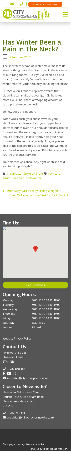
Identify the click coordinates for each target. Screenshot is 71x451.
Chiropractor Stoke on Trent (24, 173)
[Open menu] (65, 13)
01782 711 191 (16, 413)
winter (37, 178)
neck (29, 178)
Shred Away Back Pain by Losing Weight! (31, 191)
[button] (35, 249)
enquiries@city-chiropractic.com (27, 378)
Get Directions (35, 285)
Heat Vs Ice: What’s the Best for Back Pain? (38, 195)
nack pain (18, 178)
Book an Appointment (45, 4)
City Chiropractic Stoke (32, 444)
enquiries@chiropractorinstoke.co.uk (30, 417)
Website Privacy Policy (17, 338)
